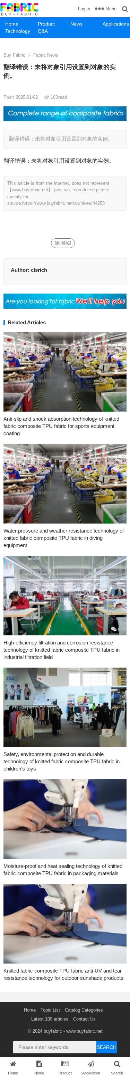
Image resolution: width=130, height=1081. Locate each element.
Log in (84, 8)
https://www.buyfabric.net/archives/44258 (63, 203)
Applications (116, 24)
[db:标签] (63, 243)
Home (11, 24)
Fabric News (45, 55)
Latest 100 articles (49, 1019)
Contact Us (84, 1019)
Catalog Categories (84, 1010)
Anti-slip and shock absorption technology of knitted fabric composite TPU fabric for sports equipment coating (61, 426)
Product (46, 24)
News (76, 24)
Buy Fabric (14, 55)
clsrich (39, 270)
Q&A (43, 31)
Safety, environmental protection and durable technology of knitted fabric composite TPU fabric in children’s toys (61, 761)
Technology (17, 31)
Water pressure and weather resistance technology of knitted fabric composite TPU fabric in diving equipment (63, 538)
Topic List (50, 1010)
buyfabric (53, 1031)
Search (106, 1047)
